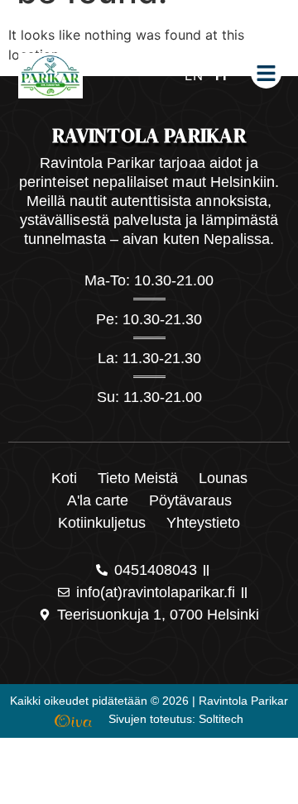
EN (194, 75)
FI (220, 75)
